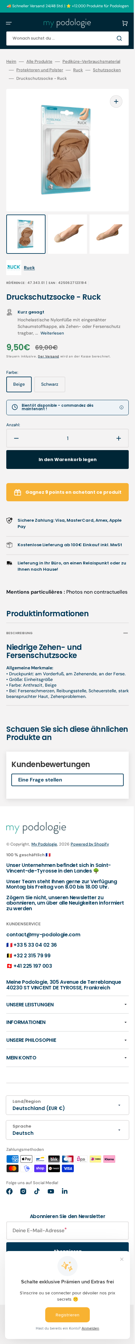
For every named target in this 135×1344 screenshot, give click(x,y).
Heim (11, 61)
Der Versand (48, 352)
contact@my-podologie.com (43, 952)
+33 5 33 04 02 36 (35, 962)
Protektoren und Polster (29, 78)
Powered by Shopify (90, 861)
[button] (9, 23)
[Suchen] (111, 38)
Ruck (68, 78)
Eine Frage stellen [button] (40, 797)
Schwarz (53, 382)
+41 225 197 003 (33, 984)
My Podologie (44, 861)
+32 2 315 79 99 (32, 973)
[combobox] (62, 38)
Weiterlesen (81, 329)
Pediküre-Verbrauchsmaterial (35, 70)
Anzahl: (13, 420)
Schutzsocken (97, 78)
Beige (22, 382)
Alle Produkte (39, 61)
